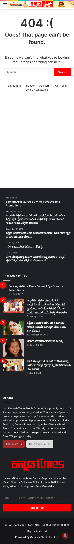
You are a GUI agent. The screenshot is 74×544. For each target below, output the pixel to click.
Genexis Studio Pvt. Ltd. (44, 537)
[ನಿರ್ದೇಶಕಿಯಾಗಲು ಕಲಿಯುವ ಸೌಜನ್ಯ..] (13, 348)
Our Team (61, 85)
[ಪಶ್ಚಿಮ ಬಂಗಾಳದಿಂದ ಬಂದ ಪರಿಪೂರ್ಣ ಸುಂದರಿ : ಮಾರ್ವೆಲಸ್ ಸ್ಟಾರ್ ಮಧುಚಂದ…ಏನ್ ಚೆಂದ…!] (13, 328)
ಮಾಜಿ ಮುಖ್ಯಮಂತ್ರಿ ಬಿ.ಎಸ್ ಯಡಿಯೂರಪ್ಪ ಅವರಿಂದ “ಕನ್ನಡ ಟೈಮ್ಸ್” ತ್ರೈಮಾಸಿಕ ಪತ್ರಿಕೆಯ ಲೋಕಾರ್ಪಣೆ (49, 365)
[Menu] (5, 4)
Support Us (15, 443)
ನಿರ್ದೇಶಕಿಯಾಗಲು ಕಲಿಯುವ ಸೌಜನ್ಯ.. (45, 340)
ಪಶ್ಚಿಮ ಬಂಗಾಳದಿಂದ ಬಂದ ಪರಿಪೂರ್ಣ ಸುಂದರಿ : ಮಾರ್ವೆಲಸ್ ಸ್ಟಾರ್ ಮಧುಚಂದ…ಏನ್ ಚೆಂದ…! (47, 326)
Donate (30, 85)
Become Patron (41, 443)
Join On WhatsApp (37, 89)
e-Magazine (15, 85)
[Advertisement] (37, 144)
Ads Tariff (45, 85)
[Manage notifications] (65, 536)
